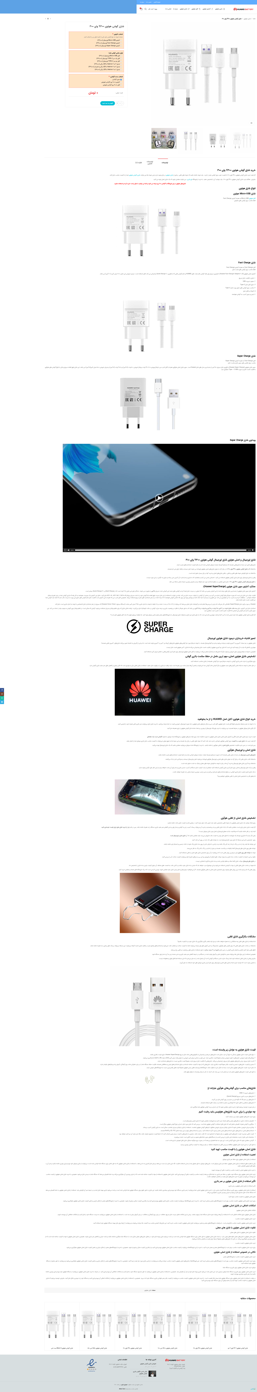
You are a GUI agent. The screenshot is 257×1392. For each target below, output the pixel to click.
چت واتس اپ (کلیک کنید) (177, 1368)
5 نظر (137, 1376)
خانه (254, 19)
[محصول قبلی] (50, 19)
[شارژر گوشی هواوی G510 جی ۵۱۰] (97, 1325)
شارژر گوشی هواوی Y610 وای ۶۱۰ (202, 1348)
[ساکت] (69, 551)
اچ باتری (189, 179)
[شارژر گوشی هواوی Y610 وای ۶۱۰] (203, 1325)
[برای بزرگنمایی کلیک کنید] (251, 122)
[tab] (163, 162)
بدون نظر (147, 1367)
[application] (159, 498)
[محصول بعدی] (45, 19)
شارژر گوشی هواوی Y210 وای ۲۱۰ (132, 1348)
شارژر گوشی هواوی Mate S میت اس (62, 1348)
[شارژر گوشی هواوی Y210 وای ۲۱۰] (132, 1325)
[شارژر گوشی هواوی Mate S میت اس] (62, 1325)
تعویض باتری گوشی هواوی (148, 1364)
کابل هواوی (252, 198)
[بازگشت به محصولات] (48, 19)
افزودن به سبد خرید (107, 103)
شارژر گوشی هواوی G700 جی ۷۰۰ (167, 1348)
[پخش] (253, 551)
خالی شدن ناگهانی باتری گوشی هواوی (140, 1372)
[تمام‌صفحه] (65, 551)
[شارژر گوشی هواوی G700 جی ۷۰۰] (167, 1325)
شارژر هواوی (247, 19)
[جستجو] (146, 9)
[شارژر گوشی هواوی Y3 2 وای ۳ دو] (238, 1325)
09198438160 (177, 1366)
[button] (159, 498)
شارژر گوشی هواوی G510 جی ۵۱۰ (97, 1348)
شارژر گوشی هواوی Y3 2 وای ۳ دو (238, 1348)
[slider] (160, 550)
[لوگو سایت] (243, 9)
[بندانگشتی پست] (152, 1374)
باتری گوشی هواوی (134, 175)
